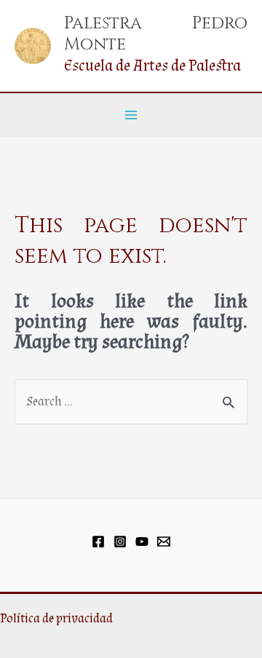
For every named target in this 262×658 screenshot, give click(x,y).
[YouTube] (141, 541)
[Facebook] (98, 541)
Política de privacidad (56, 618)
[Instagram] (120, 541)
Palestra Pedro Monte (155, 33)
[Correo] (163, 541)
